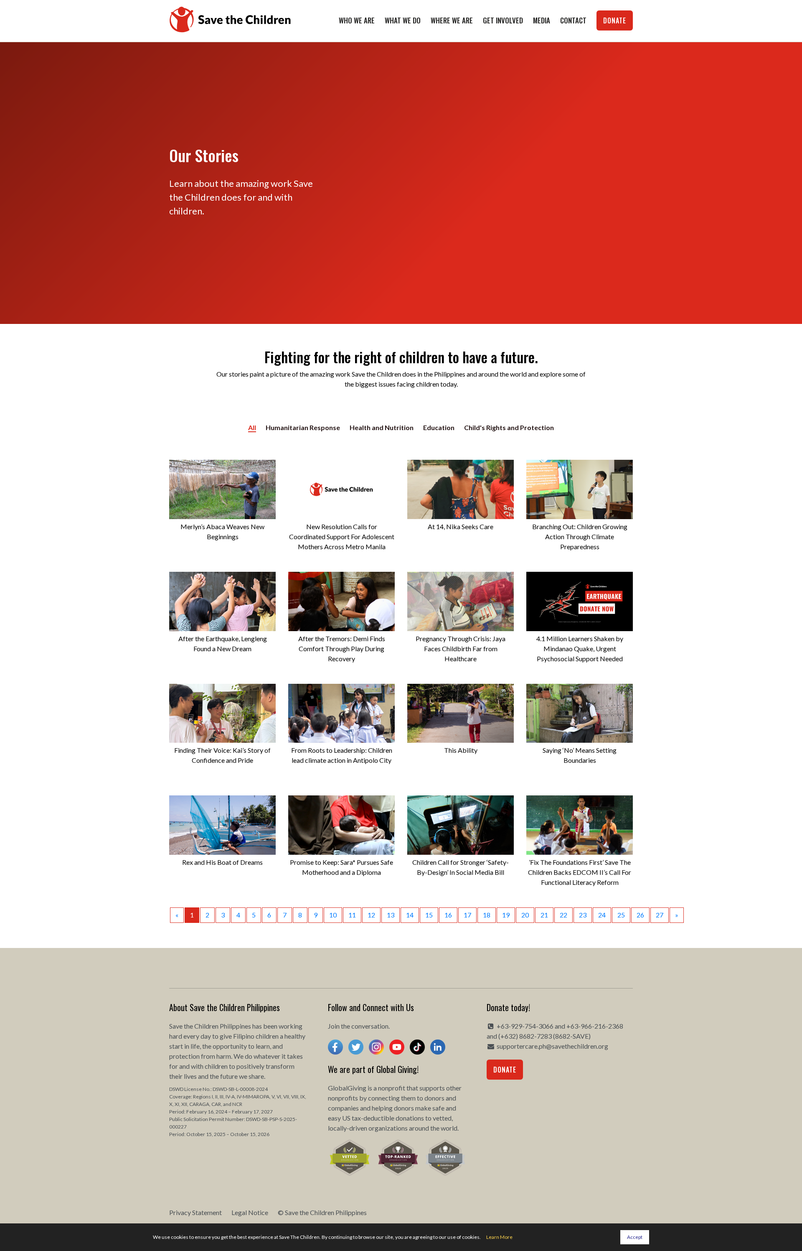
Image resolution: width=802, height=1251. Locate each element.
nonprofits (343, 1098)
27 (659, 915)
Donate (614, 20)
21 (544, 915)
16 (448, 915)
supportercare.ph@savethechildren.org (552, 1046)
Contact (573, 20)
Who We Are (357, 20)
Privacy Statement (195, 1212)
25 (621, 915)
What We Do (403, 20)
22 (563, 915)
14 (410, 915)
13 (390, 915)
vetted (442, 1118)
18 (486, 915)
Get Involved (503, 20)
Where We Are (452, 20)
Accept (634, 1237)
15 (429, 915)
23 (582, 915)
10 (333, 915)
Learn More (499, 1237)
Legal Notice (249, 1212)
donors (434, 1098)
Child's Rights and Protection (509, 427)
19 (506, 915)
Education (438, 427)
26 (640, 915)
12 (371, 915)
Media (541, 20)
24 (602, 915)
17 (467, 915)
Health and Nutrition (382, 427)
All (252, 427)
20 (525, 915)
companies (343, 1108)
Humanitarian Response (303, 427)
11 (352, 915)
